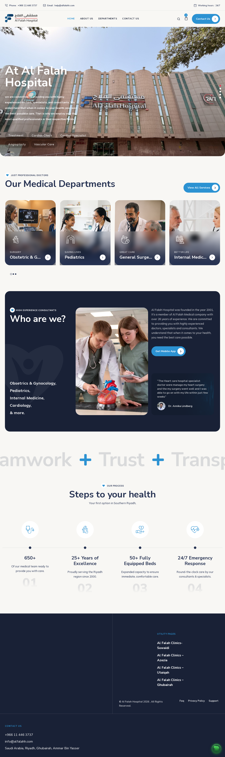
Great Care (127, 252)
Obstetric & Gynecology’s (26, 257)
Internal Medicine (189, 257)
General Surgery (135, 257)
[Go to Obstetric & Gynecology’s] (48, 257)
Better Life (181, 252)
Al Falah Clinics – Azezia (170, 657)
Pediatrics (74, 257)
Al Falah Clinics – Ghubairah (170, 682)
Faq (182, 700)
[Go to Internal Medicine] (212, 257)
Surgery (15, 252)
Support (213, 700)
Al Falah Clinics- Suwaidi (169, 645)
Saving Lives (73, 252)
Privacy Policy (196, 700)
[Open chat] (216, 748)
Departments (107, 18)
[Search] (178, 19)
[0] (186, 19)
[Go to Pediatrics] (103, 257)
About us (86, 18)
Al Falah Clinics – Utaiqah (170, 670)
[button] (220, 86)
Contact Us (130, 18)
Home (71, 18)
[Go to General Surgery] (157, 257)
